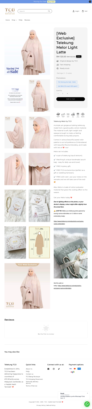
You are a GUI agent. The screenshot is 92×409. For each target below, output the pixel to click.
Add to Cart (70, 99)
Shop (13, 20)
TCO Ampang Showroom (34, 379)
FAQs (20, 20)
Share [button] (61, 104)
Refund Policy (51, 405)
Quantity (59, 90)
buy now (51, 2)
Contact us (29, 374)
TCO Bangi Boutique (33, 376)
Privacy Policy (41, 405)
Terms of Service (31, 386)
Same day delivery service (32, 382)
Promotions (60, 78)
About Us (29, 369)
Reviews (27, 20)
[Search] (49, 11)
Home (8, 20)
